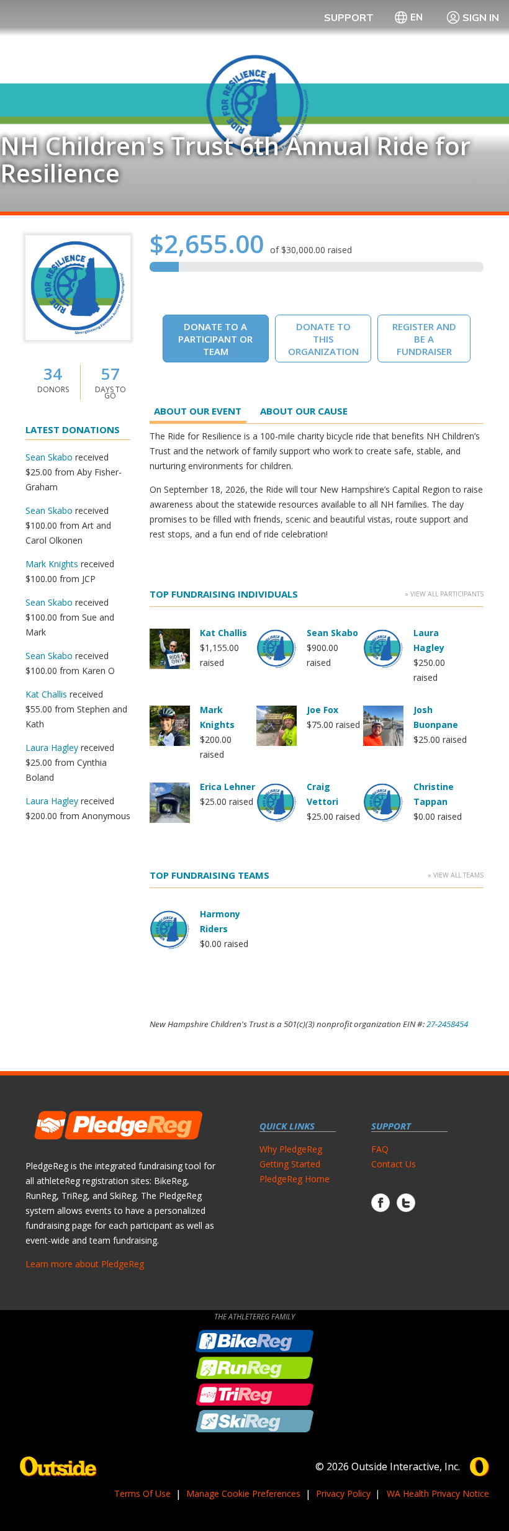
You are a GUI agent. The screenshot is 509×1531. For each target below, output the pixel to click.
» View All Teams (456, 875)
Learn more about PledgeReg (84, 1264)
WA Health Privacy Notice (438, 1493)
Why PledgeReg (290, 1149)
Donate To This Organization (323, 338)
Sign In (480, 17)
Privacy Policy (343, 1493)
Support (349, 17)
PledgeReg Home (294, 1179)
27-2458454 (447, 1024)
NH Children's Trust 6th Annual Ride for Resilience (235, 159)
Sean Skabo (49, 457)
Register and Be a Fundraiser (424, 338)
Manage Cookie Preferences (243, 1493)
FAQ (380, 1149)
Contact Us (393, 1164)
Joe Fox (322, 710)
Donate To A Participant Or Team (215, 338)
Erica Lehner (227, 786)
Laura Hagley (51, 747)
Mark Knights (51, 564)
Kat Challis (46, 694)
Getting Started (289, 1164)
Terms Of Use (142, 1493)
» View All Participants (444, 594)
